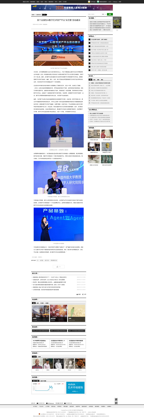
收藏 (79, 294)
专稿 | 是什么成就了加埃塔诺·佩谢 (98, 66)
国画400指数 (36, 381)
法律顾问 (109, 406)
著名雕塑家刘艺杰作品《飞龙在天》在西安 (100, 98)
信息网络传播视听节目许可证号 (75, 414)
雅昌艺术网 (26, 1)
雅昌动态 (53, 406)
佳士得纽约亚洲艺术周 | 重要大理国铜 (99, 56)
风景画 (34, 318)
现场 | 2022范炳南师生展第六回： (98, 90)
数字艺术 (47, 260)
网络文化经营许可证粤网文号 (44, 416)
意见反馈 (116, 403)
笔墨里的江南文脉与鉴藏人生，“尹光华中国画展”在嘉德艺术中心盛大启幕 (108, 23)
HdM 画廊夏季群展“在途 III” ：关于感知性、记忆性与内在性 (105, 25)
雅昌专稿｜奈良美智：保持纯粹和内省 (99, 95)
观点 (91, 29)
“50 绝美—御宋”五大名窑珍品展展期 (99, 100)
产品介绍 (41, 406)
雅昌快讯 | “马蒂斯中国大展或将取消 (99, 88)
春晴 (70, 318)
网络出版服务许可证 (67, 416)
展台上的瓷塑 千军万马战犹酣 (96, 113)
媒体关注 (39, 14)
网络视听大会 (54, 260)
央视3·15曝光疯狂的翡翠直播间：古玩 (99, 46)
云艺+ (109, 1)
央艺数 (41, 260)
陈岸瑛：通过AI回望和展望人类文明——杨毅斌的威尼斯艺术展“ (49, 282)
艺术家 (64, 1)
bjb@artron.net (51, 403)
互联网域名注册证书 (90, 414)
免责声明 (78, 406)
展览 (46, 1)
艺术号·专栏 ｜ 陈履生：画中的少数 (99, 70)
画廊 (38, 1)
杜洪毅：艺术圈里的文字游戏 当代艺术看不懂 (100, 121)
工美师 (46, 303)
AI (37, 260)
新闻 (60, 1)
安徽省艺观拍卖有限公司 (38, 342)
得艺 (56, 1)
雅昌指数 (32, 1)
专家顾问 (103, 406)
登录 (120, 1)
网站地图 (66, 406)
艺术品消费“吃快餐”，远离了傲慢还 (99, 39)
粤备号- (60, 414)
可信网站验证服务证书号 (99, 416)
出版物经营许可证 (84, 416)
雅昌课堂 (51, 1)
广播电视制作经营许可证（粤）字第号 (77, 412)
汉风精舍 (53, 320)
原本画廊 (35, 320)
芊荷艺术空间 (72, 320)
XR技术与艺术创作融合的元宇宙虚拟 (99, 63)
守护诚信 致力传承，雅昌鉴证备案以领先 (100, 103)
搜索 (110, 14)
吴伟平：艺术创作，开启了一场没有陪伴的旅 (100, 119)
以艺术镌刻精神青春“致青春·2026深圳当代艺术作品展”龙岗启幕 (106, 27)
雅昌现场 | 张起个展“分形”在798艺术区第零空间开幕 (46, 287)
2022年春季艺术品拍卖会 (39, 340)
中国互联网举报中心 (101, 414)
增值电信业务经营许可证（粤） (56, 412)
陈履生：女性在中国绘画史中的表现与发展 (100, 83)
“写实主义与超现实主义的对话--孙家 (99, 53)
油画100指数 (43, 381)
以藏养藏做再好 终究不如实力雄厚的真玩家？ (100, 115)
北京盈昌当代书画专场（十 (58, 340)
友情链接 (91, 406)
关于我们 (35, 406)
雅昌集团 (97, 406)
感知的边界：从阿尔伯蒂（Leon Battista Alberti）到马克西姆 (49, 279)
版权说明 (72, 406)
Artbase (115, 1)
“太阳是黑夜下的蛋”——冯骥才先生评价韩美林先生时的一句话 (106, 29)
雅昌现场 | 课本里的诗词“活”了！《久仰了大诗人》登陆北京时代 (49, 277)
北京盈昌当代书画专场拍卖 (76, 340)
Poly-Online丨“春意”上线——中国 (98, 60)
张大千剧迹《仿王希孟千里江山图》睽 (99, 49)
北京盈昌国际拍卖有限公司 (57, 342)
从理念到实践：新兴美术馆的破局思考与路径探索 (46, 289)
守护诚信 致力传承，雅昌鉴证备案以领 (99, 42)
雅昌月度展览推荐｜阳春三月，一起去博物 (100, 85)
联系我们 (60, 406)
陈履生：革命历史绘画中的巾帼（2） (99, 93)
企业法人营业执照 (92, 412)
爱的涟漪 (53, 318)
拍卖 (42, 1)
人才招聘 (47, 406)
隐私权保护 (84, 406)
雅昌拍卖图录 (103, 1)
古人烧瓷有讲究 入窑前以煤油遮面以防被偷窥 (100, 117)
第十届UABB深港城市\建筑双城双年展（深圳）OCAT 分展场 (49, 284)
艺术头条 (93, 1)
